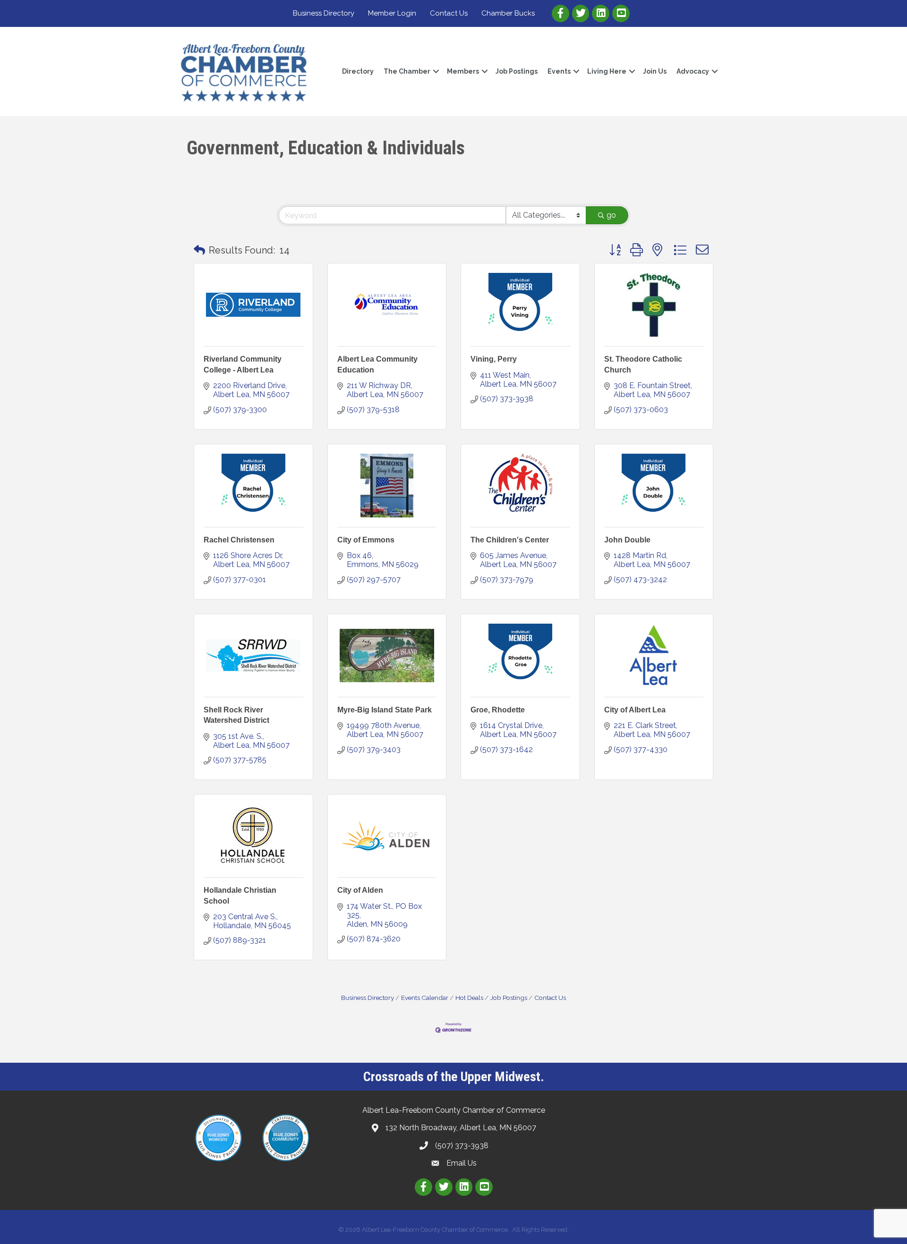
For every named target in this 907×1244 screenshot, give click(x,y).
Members (463, 71)
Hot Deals (469, 997)
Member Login (392, 13)
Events (559, 71)
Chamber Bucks (508, 13)
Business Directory (323, 13)
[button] (199, 250)
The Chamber (407, 71)
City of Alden (360, 890)
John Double (627, 540)
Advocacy (692, 71)
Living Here (606, 71)
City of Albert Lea (635, 710)
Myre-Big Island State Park (384, 710)
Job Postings (517, 71)
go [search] (611, 215)
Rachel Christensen (239, 540)
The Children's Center (510, 540)
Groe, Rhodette (498, 710)
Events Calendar (424, 997)
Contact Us (449, 13)
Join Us (655, 71)
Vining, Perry (494, 359)
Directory (358, 71)
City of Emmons (365, 540)
